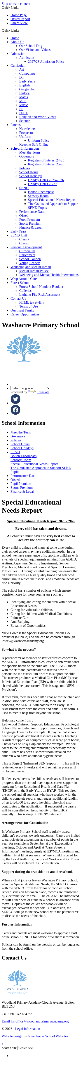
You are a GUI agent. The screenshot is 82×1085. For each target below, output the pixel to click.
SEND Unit (18, 235)
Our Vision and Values (35, 50)
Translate (43, 392)
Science (24, 121)
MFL (22, 101)
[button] (20, 30)
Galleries (25, 290)
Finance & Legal (30, 227)
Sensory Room (38, 196)
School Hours (28, 172)
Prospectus (26, 132)
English (24, 85)
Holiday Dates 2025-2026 (46, 180)
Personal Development (26, 247)
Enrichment (27, 255)
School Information (24, 148)
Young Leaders (29, 263)
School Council (30, 259)
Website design (12, 1036)
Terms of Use (28, 306)
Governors (26, 156)
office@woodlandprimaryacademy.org (35, 1021)
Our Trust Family (22, 310)
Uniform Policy (38, 140)
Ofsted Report (20, 19)
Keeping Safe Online (33, 144)
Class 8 (24, 243)
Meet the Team (29, 152)
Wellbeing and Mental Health (30, 267)
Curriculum (18, 65)
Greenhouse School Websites (48, 1036)
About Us (17, 42)
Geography (27, 89)
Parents (15, 125)
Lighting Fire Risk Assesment (39, 294)
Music (23, 105)
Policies (24, 168)
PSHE (23, 113)
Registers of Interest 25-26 (46, 164)
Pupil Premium (29, 219)
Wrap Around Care (23, 279)
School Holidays (30, 176)
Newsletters (27, 129)
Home (14, 38)
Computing (27, 73)
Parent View (19, 23)
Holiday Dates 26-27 (42, 184)
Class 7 (24, 239)
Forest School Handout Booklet (41, 286)
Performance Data (31, 211)
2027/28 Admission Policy (46, 61)
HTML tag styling (31, 302)
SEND (24, 188)
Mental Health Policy (34, 271)
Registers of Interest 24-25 (46, 160)
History (24, 93)
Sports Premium (30, 223)
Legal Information (27, 1029)
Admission (17, 54)
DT (21, 77)
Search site (9, 1048)
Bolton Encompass (41, 192)
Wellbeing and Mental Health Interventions (49, 275)
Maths (23, 97)
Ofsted (23, 215)
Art (21, 69)
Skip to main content (16, 3)
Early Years (27, 81)
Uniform (25, 136)
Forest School (20, 283)
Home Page (18, 15)
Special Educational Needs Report (51, 200)
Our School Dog (30, 46)
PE (21, 109)
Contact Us (18, 298)
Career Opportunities (24, 314)
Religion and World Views (37, 117)
